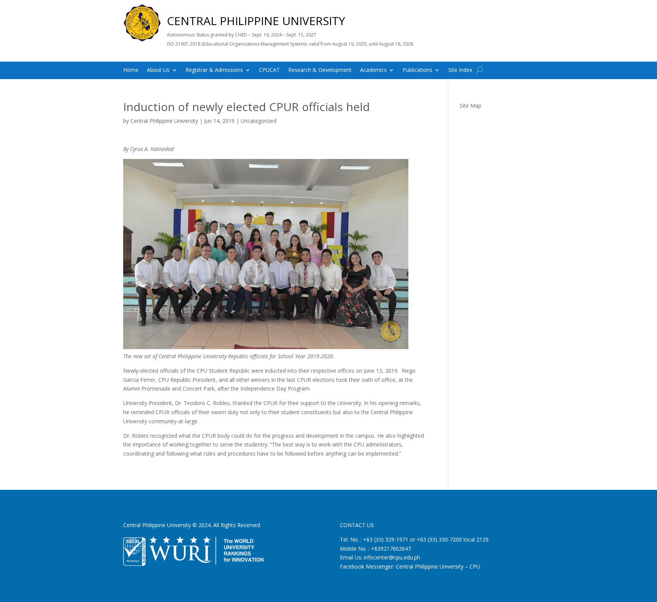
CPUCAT (269, 70)
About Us (158, 70)
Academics (373, 70)
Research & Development (320, 70)
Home (130, 70)
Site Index (460, 70)
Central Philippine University (164, 120)
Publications (417, 70)
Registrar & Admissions (214, 70)
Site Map (470, 105)
